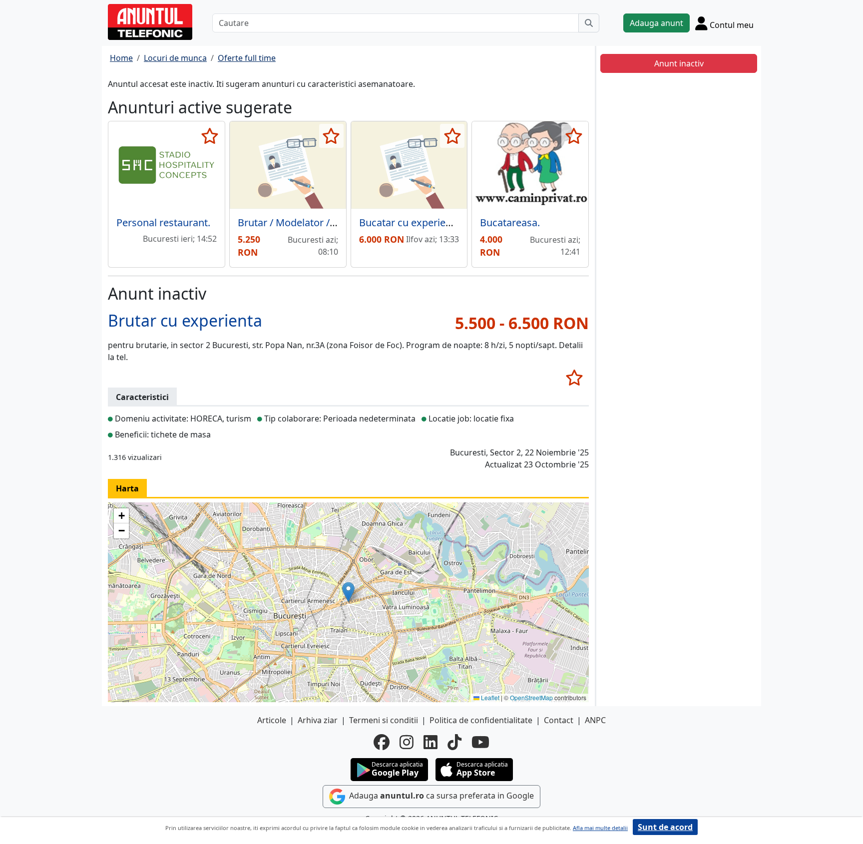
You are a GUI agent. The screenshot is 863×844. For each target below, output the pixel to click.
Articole (271, 720)
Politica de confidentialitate (481, 720)
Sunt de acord (665, 827)
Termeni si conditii (383, 720)
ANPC (595, 720)
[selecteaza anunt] (210, 136)
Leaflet (489, 697)
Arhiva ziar (318, 720)
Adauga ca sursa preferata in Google (440, 795)
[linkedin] (430, 742)
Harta (127, 488)
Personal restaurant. (163, 222)
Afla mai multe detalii (600, 828)
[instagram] (407, 742)
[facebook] (382, 742)
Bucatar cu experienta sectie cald (435, 222)
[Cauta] (588, 22)
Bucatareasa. (510, 222)
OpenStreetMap (531, 697)
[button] (348, 592)
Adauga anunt (656, 22)
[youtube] (480, 742)
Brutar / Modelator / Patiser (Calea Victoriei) (338, 222)
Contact (558, 720)
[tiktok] (454, 742)
